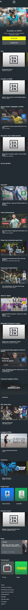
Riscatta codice (5, 599)
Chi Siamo (4, 601)
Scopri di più (14, 43)
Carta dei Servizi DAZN (7, 592)
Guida (2, 585)
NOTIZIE (3, 597)
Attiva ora (14, 38)
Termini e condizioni (6, 587)
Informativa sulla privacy (7, 590)
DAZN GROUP (5, 594)
